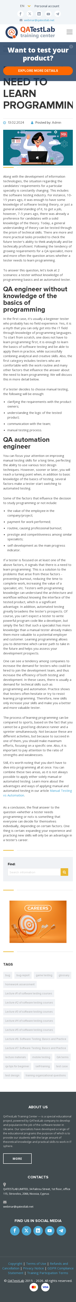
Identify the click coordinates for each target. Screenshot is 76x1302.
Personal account (46, 6)
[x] (30, 14)
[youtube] (48, 14)
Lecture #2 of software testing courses (29, 1002)
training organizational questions (46, 1075)
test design (12, 1075)
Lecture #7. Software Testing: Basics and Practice (35, 1048)
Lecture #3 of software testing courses (29, 1011)
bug (7, 975)
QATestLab (16, 1281)
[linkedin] (39, 14)
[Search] (64, 872)
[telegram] (57, 14)
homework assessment (20, 984)
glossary (64, 975)
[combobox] (25, 6)
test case (62, 1066)
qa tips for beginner (17, 1066)
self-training (42, 1066)
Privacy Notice (33, 1268)
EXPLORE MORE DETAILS (38, 71)
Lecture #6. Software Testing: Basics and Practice (35, 1039)
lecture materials (15, 1057)
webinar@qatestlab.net (39, 20)
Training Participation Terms (47, 1273)
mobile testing (41, 1057)
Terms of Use (36, 1263)
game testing (44, 975)
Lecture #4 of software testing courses (29, 1021)
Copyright (15, 1263)
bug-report (23, 975)
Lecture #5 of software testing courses (29, 1030)
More (17, 1159)
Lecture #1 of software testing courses (28, 993)
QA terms (63, 1057)
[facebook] (20, 14)
